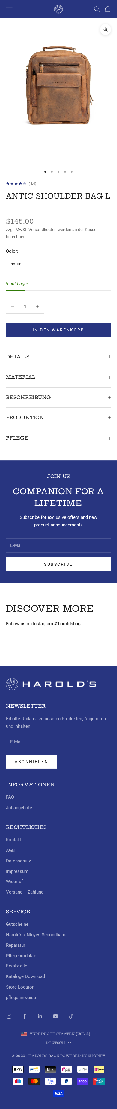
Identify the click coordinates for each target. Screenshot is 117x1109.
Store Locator (20, 987)
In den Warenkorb (58, 330)
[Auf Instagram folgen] (9, 1016)
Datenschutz (18, 861)
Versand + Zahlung (25, 892)
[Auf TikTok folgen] (71, 1016)
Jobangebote (19, 807)
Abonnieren (31, 761)
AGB (10, 850)
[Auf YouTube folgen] (56, 1016)
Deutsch (55, 1043)
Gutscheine (17, 924)
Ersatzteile (16, 966)
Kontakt (14, 839)
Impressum (17, 871)
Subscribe (58, 564)
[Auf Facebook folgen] (25, 1016)
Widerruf (14, 881)
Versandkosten (42, 229)
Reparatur (15, 945)
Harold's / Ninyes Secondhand (36, 934)
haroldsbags (70, 623)
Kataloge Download (25, 976)
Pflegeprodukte (21, 955)
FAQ (10, 797)
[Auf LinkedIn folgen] (40, 1016)
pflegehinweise (21, 997)
